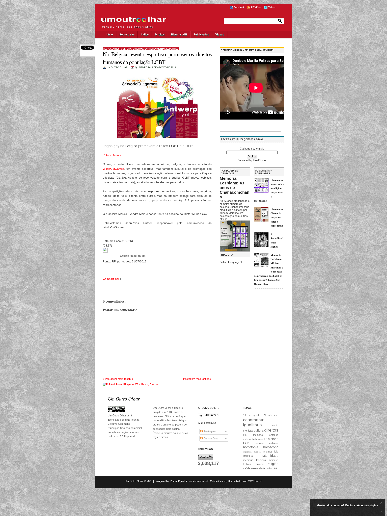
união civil (271, 468)
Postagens (209, 431)
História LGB (179, 34)
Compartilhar (111, 278)
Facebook (239, 7)
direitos (138, 49)
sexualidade (258, 468)
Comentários (210, 438)
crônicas (248, 430)
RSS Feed (256, 7)
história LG (261, 439)
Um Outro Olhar (134, 481)
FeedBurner (259, 160)
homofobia (250, 447)
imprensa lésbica (252, 452)
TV (264, 415)
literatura (248, 456)
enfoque (273, 435)
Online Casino (218, 481)
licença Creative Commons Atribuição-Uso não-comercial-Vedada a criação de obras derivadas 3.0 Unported (125, 428)
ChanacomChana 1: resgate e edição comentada (276, 217)
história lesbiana (267, 443)
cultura (126, 49)
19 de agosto (251, 415)
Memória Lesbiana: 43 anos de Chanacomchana (234, 187)
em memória (253, 435)
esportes (172, 49)
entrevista (249, 439)
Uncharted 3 (235, 481)
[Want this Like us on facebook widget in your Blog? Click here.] (381, 512)
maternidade (269, 455)
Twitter (272, 7)
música (259, 464)
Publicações (201, 34)
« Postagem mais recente (118, 378)
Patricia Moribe (112, 155)
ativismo (273, 415)
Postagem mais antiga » (197, 378)
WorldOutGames (113, 168)
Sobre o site (126, 34)
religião (273, 464)
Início (109, 34)
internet (267, 451)
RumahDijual (177, 481)
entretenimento (155, 49)
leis (276, 451)
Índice (145, 34)
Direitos (160, 34)
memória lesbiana (254, 460)
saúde (246, 468)
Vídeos (219, 34)
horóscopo (270, 447)
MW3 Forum (255, 481)
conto (275, 425)
